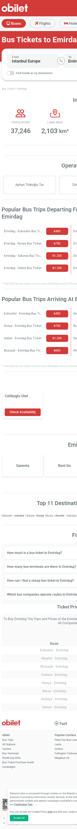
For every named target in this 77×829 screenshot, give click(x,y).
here (50, 811)
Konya (41, 515)
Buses (15, 23)
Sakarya (72, 515)
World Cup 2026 (11, 757)
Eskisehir (7, 515)
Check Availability (23, 412)
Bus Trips (7, 739)
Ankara (30, 515)
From (15, 57)
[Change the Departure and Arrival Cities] (61, 61)
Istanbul (20, 515)
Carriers (6, 748)
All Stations (8, 744)
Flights (44, 23)
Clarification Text (23, 804)
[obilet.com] (25, 11)
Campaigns (8, 766)
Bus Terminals (10, 753)
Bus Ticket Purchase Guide (18, 762)
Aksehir (60, 515)
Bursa (50, 515)
